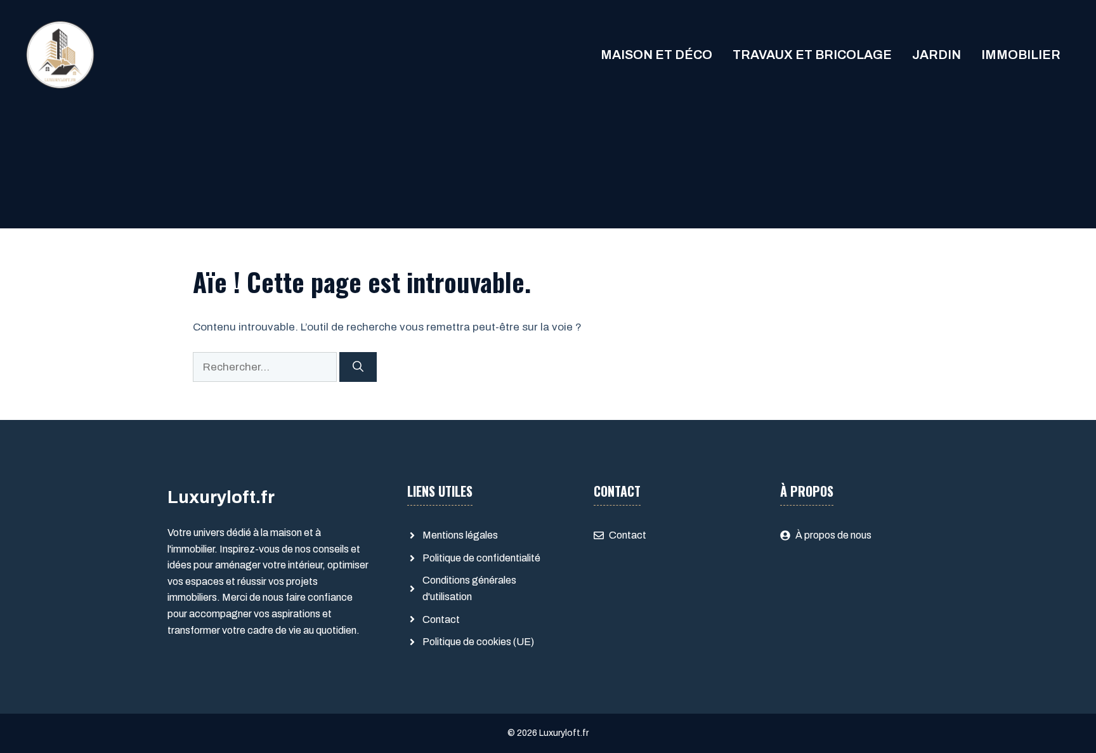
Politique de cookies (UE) (478, 641)
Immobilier (1020, 55)
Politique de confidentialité (481, 558)
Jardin (936, 55)
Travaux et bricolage (812, 55)
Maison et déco (656, 55)
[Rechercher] (358, 367)
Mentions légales (460, 535)
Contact (441, 619)
